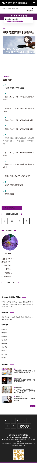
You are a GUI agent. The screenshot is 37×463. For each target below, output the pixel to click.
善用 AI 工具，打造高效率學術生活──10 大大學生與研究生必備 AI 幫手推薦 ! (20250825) (24, 390)
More (32, 406)
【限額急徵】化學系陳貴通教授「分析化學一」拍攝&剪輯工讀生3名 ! (24, 371)
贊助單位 (4, 333)
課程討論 (4, 329)
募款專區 (5, 312)
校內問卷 (7, 265)
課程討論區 (8, 273)
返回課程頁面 (10, 208)
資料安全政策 (13, 435)
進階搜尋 (31, 11)
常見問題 (4, 354)
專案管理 (15, 19)
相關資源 (4, 336)
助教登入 (4, 358)
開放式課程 (8, 19)
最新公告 (4, 350)
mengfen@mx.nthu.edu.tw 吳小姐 (19, 437)
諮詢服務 (7, 276)
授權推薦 (4, 340)
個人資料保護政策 (23, 435)
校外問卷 (7, 269)
